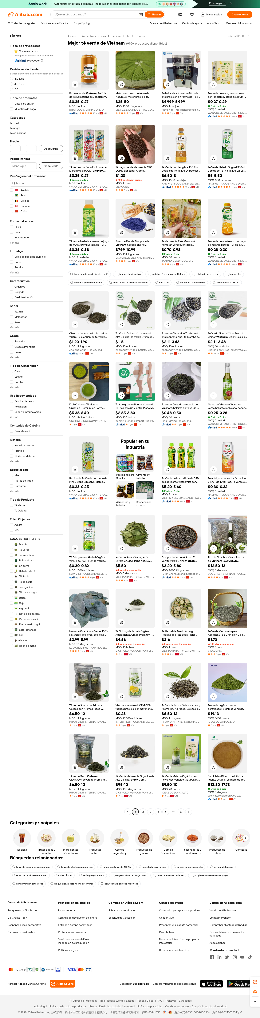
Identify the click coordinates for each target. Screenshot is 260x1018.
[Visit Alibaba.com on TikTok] (250, 957)
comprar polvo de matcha (88, 282)
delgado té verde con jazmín (130, 875)
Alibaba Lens (26, 983)
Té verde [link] (140, 36)
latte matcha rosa (223, 867)
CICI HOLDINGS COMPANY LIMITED (89, 420)
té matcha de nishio (130, 274)
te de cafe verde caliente (170, 875)
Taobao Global (145, 1000)
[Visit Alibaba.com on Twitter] (227, 957)
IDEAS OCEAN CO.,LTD (221, 721)
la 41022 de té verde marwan (31, 875)
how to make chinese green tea (121, 883)
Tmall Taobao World (111, 1000)
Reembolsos (166, 932)
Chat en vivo (166, 917)
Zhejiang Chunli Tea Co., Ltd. (85, 349)
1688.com (91, 1000)
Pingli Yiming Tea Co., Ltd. (176, 420)
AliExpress (76, 1000)
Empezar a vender (220, 917)
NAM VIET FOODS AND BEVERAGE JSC (227, 494)
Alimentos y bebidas (94, 36)
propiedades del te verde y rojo (211, 875)
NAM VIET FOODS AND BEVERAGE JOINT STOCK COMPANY (181, 183)
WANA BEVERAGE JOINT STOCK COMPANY (227, 112)
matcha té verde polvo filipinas (168, 274)
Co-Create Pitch (17, 917)
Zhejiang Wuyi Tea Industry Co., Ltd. (135, 349)
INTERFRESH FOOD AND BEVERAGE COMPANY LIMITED (135, 721)
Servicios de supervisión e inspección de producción (73, 941)
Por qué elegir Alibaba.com (23, 910)
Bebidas (116, 36)
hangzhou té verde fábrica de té (91, 274)
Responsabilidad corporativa (24, 924)
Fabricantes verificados (122, 910)
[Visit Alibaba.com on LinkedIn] (219, 957)
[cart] (192, 15)
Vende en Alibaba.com (223, 910)
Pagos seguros (67, 910)
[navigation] (36, 424)
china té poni (65, 875)
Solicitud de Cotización (122, 917)
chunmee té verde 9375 (192, 282)
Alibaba (72, 36)
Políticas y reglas (68, 950)
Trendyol (170, 1000)
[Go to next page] (188, 811)
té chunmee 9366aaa (227, 282)
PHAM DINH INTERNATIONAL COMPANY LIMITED (89, 721)
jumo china (235, 274)
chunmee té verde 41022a (118, 867)
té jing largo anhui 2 (93, 875)
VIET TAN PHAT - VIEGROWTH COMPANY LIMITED (135, 576)
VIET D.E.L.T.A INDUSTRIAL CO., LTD (135, 109)
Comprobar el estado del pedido (228, 924)
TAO (159, 1000)
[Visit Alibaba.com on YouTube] (242, 957)
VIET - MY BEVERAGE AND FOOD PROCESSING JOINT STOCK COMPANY (181, 497)
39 (181, 811)
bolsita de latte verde (207, 274)
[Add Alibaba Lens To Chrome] (62, 984)
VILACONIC (123, 186)
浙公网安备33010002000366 (192, 1012)
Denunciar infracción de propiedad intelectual (179, 941)
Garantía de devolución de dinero (77, 917)
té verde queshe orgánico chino (33, 867)
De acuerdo (51, 148)
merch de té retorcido (154, 867)
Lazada (130, 1000)
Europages (185, 1000)
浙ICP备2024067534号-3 (227, 1012)
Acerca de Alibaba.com (22, 902)
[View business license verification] (164, 1012)
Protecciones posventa (72, 932)
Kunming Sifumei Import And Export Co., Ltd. (135, 420)
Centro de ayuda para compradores (180, 910)
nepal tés (164, 282)
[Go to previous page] (127, 811)
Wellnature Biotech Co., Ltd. (224, 795)
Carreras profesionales (21, 932)
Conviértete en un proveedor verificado (227, 934)
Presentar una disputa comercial (178, 924)
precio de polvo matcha (190, 867)
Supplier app (141, 983)
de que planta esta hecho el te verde (73, 883)
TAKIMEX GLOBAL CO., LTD (177, 260)
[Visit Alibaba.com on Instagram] (234, 957)
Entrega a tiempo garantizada (75, 924)
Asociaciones (218, 942)
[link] (255, 982)
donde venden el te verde (29, 883)
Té (128, 36)
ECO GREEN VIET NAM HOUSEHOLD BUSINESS (135, 257)
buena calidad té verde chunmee (130, 282)
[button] (141, 14)
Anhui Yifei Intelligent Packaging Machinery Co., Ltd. (181, 109)
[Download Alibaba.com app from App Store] (211, 984)
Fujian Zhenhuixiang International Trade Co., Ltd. (181, 573)
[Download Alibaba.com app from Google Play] (239, 984)
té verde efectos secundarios (77, 867)
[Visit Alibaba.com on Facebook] (212, 957)
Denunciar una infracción (174, 950)
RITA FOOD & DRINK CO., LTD (86, 109)
